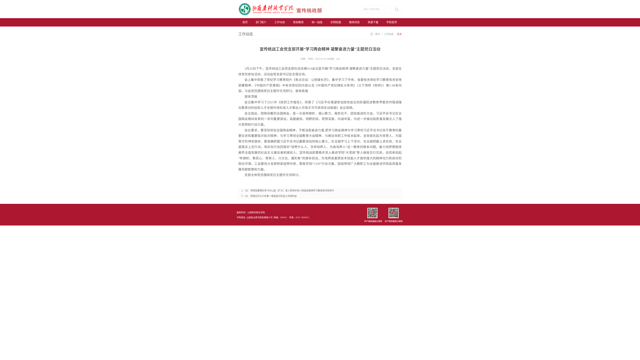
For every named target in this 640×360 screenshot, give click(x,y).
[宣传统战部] (283, 9)
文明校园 (335, 22)
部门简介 (261, 22)
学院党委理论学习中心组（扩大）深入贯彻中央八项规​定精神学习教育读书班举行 (292, 190)
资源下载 (373, 22)
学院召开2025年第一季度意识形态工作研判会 (273, 196)
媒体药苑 (354, 22)
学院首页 (391, 22)
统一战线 (317, 22)
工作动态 (279, 22)
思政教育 (298, 22)
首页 (245, 22)
